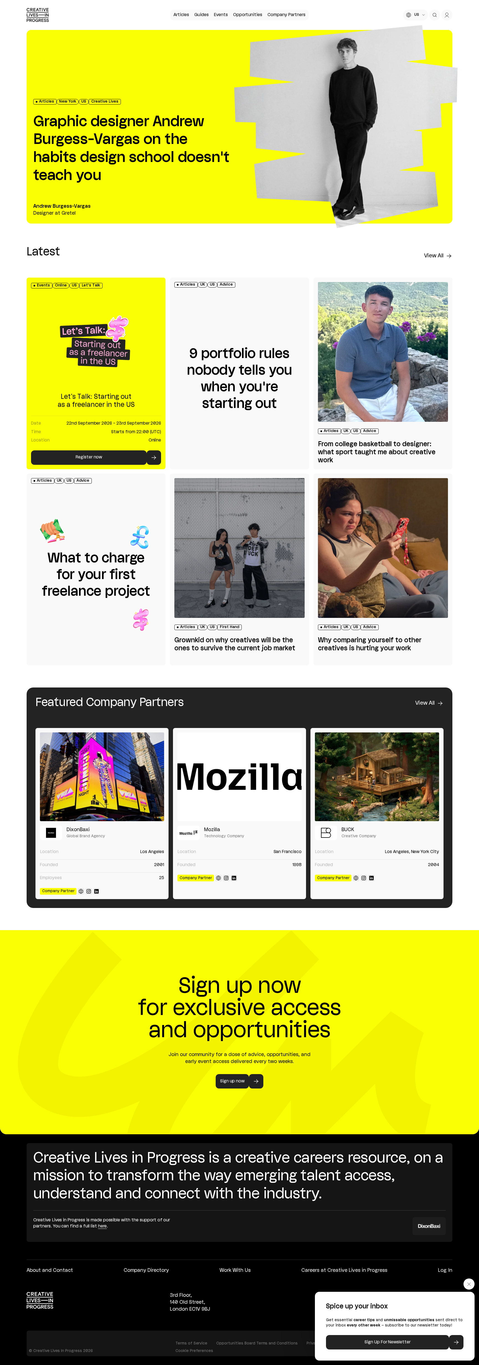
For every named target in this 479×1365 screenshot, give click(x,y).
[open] (434, 15)
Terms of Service (191, 1343)
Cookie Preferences (194, 1351)
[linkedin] (96, 891)
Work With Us (235, 1270)
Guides (201, 15)
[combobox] (415, 15)
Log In (445, 1270)
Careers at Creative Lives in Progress (344, 1270)
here (102, 1226)
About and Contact (50, 1270)
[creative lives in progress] (38, 15)
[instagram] (88, 891)
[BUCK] (377, 776)
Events (221, 15)
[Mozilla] (239, 776)
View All (434, 255)
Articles (181, 15)
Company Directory (146, 1270)
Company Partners (286, 15)
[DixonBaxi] (102, 776)
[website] (81, 891)
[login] (446, 15)
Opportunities (247, 15)
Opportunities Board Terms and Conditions (257, 1343)
